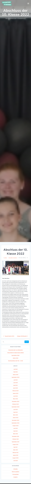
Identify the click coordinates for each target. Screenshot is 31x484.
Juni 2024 (15, 396)
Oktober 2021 (15, 439)
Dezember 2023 (15, 401)
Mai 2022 (15, 431)
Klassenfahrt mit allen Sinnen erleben (15, 352)
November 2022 (15, 420)
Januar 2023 (15, 417)
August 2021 (15, 444)
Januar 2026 (15, 374)
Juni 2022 (15, 428)
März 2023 (15, 415)
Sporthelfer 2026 (15, 355)
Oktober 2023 (15, 404)
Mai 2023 (15, 412)
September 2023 (15, 407)
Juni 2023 (15, 409)
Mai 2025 (15, 385)
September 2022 (15, 423)
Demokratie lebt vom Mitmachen (15, 350)
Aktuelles (11, 257)
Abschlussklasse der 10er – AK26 (15, 360)
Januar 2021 (15, 455)
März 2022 (15, 433)
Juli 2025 (15, 380)
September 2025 (15, 377)
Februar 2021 (15, 452)
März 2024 (15, 398)
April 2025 (15, 388)
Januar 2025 (15, 393)
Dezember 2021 (15, 436)
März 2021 (15, 450)
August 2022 (15, 425)
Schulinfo (15, 257)
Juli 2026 (15, 369)
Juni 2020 (15, 460)
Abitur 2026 (15, 358)
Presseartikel (15, 474)
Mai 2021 (15, 447)
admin (5, 257)
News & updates (15, 471)
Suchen (26, 341)
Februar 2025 (15, 390)
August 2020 (15, 458)
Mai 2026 (15, 372)
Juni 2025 (15, 382)
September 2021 (15, 441)
